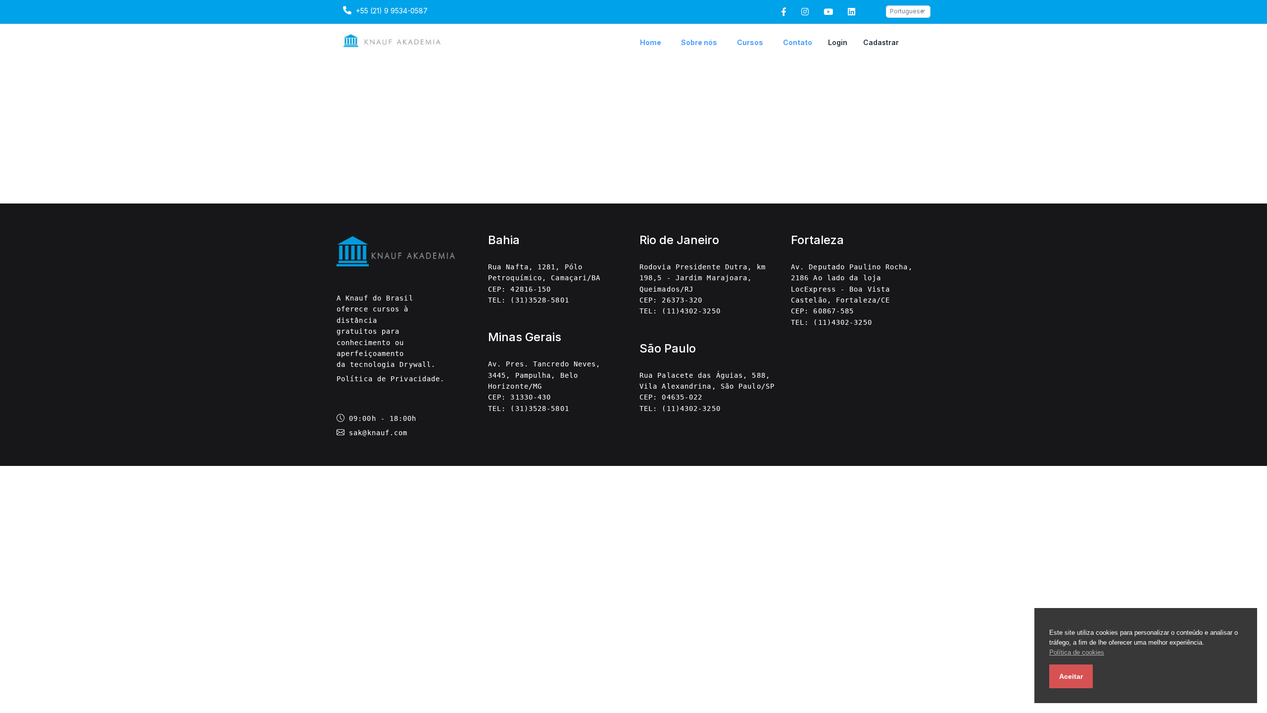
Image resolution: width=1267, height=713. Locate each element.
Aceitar (1071, 676)
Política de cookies (1076, 652)
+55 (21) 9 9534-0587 (391, 10)
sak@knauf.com (378, 433)
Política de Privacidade (388, 379)
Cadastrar (881, 42)
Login (837, 42)
